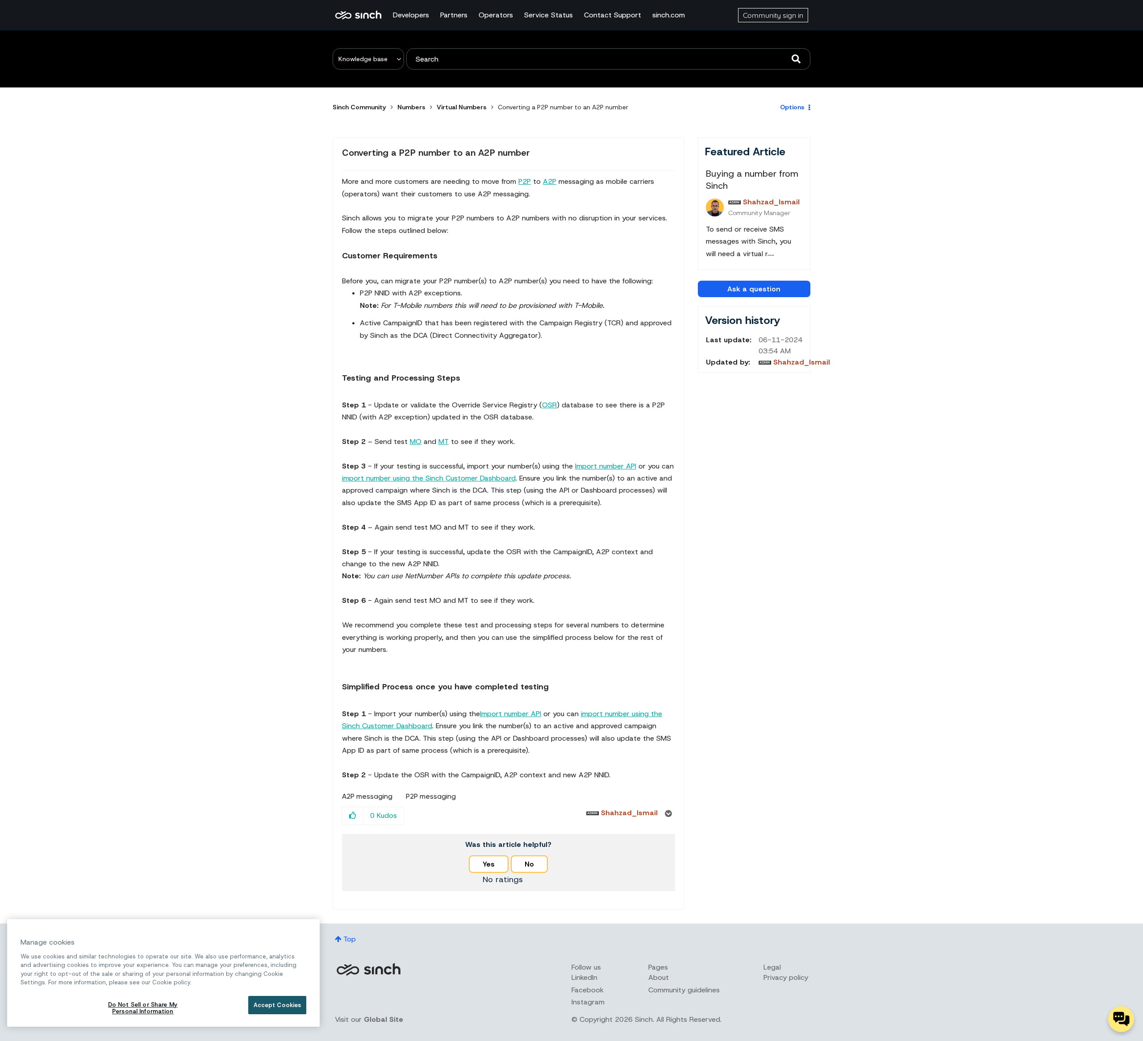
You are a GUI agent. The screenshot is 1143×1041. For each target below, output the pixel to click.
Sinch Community (358, 15)
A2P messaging (367, 796)
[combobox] (608, 59)
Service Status (548, 15)
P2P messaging (431, 796)
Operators (496, 15)
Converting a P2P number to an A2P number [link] (563, 107)
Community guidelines (684, 990)
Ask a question (753, 289)
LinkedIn (584, 977)
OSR (549, 405)
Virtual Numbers (462, 107)
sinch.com (668, 15)
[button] (352, 816)
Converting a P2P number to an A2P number (436, 152)
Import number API (605, 466)
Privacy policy (785, 977)
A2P (549, 181)
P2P (524, 181)
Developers (411, 15)
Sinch (368, 969)
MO (415, 441)
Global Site (383, 1019)
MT (443, 441)
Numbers (411, 107)
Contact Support (612, 15)
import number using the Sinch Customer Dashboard (429, 478)
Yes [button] (489, 864)
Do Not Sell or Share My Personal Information (143, 1008)
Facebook (588, 990)
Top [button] (349, 939)
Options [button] (792, 107)
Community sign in (773, 15)
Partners (453, 15)
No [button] (529, 864)
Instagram (588, 1002)
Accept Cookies (277, 1005)
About (658, 977)
